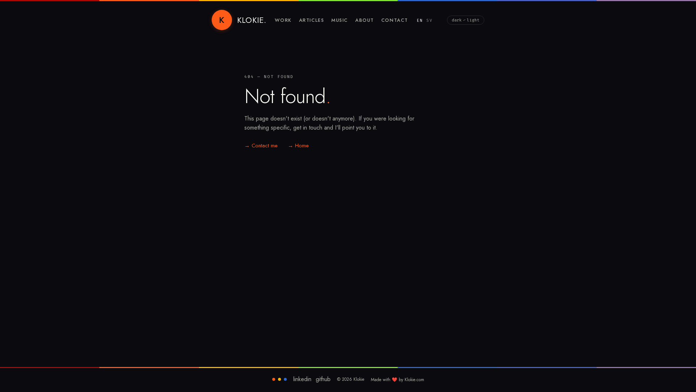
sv (429, 20)
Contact (394, 20)
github (323, 379)
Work (283, 20)
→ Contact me (261, 146)
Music (339, 20)
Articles (311, 20)
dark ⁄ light (466, 20)
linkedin (302, 379)
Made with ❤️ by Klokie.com (397, 379)
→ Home (298, 146)
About (364, 20)
